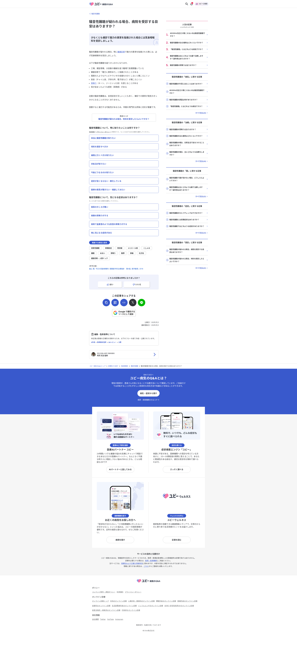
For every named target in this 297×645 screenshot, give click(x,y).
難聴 (93, 253)
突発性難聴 (95, 248)
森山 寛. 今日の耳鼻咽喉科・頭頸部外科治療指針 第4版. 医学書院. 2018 (116, 269)
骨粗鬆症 (108, 248)
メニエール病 (133, 248)
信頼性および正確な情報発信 (132, 563)
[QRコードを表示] (115, 302)
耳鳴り (94, 83)
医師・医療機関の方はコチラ (148, 400)
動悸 (123, 253)
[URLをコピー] (106, 302)
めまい (102, 253)
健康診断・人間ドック (99, 258)
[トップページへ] (148, 583)
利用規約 (92, 132)
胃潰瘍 (119, 248)
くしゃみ (146, 248)
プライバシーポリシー (103, 132)
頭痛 (131, 253)
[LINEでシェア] (141, 302)
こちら (146, 566)
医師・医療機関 (151, 561)
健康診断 (121, 52)
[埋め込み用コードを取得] (124, 302)
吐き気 (141, 253)
